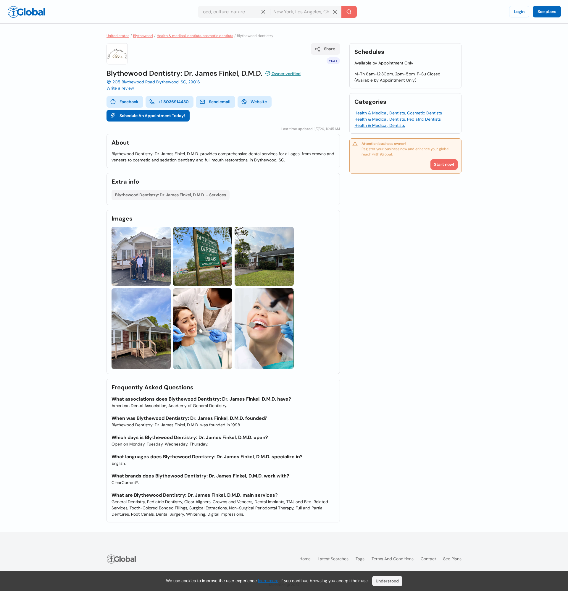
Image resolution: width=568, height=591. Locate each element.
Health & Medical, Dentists (379, 125)
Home (305, 558)
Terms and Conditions (393, 558)
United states (117, 35)
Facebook (129, 101)
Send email (219, 101)
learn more (268, 580)
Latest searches (333, 558)
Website (259, 101)
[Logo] (26, 12)
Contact (428, 558)
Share (329, 48)
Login (519, 11)
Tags (360, 558)
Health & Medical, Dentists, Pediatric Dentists (397, 119)
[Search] (349, 12)
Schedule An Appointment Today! (152, 115)
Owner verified (286, 73)
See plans (547, 11)
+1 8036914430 (174, 101)
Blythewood (143, 35)
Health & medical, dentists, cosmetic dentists (195, 35)
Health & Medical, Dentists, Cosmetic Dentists (398, 113)
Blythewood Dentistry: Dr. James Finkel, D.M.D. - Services (170, 194)
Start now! (444, 164)
